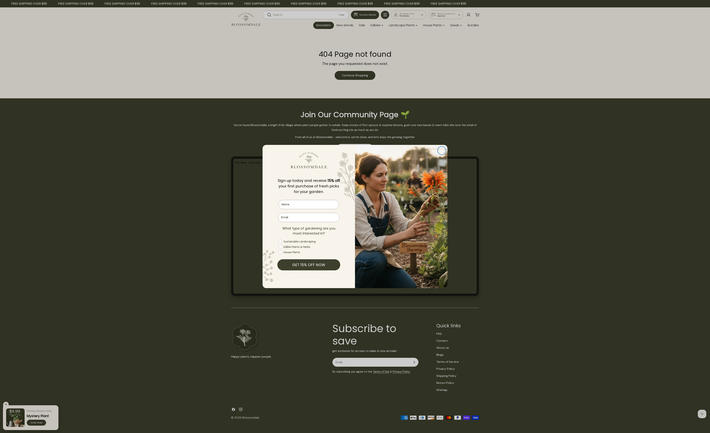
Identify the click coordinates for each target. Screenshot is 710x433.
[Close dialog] (442, 150)
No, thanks (308, 279)
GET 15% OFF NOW (308, 264)
